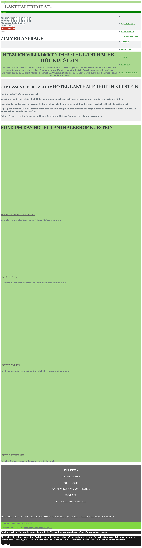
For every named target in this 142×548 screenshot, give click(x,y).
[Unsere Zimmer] (28, 359)
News (124, 57)
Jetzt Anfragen (129, 72)
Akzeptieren (103, 532)
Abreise (4, 20)
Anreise (4, 18)
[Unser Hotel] (28, 271)
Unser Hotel (128, 24)
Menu (3, 12)
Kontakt (126, 65)
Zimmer (125, 42)
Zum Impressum (8, 523)
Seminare (126, 49)
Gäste (3, 25)
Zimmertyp (6, 23)
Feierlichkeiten (131, 36)
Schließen (5, 544)
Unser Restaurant (12, 455)
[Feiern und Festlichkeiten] (26, 208)
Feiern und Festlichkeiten (18, 214)
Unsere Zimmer (10, 365)
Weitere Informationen (89, 532)
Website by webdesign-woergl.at (38, 527)
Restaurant (127, 31)
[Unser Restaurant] (26, 449)
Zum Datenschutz (24, 523)
